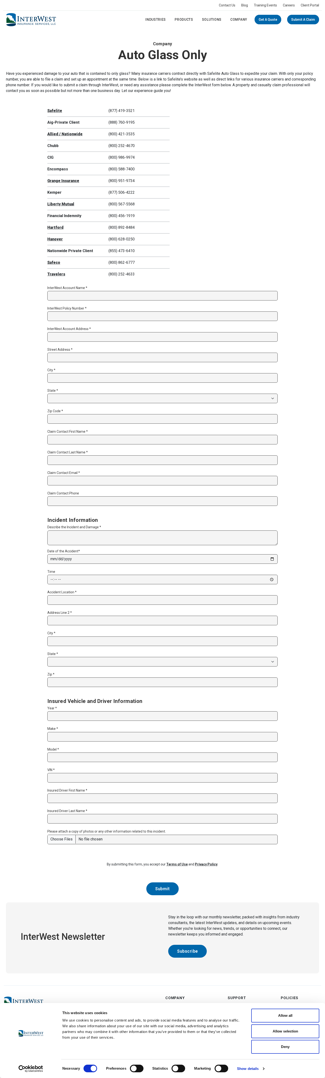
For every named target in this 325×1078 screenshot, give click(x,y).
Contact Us (227, 5)
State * (52, 390)
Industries (155, 19)
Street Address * (60, 349)
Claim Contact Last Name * (67, 452)
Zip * (50, 674)
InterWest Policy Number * (67, 308)
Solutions (212, 19)
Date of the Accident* (63, 551)
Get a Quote (268, 19)
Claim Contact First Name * (67, 431)
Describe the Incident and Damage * (74, 527)
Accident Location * (62, 592)
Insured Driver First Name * (67, 790)
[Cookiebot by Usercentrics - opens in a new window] (31, 1068)
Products (184, 19)
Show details (248, 1069)
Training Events (265, 5)
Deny (285, 1047)
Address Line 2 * (59, 613)
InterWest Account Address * (69, 329)
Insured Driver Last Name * (67, 811)
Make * (52, 729)
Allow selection (285, 1031)
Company (238, 19)
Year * (52, 708)
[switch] (136, 1068)
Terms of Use (177, 864)
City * (51, 370)
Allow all (285, 1015)
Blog (244, 5)
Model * (53, 749)
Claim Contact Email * (63, 473)
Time (51, 572)
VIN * (51, 770)
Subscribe (187, 951)
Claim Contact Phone (63, 493)
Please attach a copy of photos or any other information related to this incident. (106, 831)
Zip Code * (55, 411)
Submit (162, 888)
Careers (289, 5)
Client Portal (310, 5)
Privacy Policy (206, 864)
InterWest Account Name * (67, 288)
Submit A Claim (303, 19)
